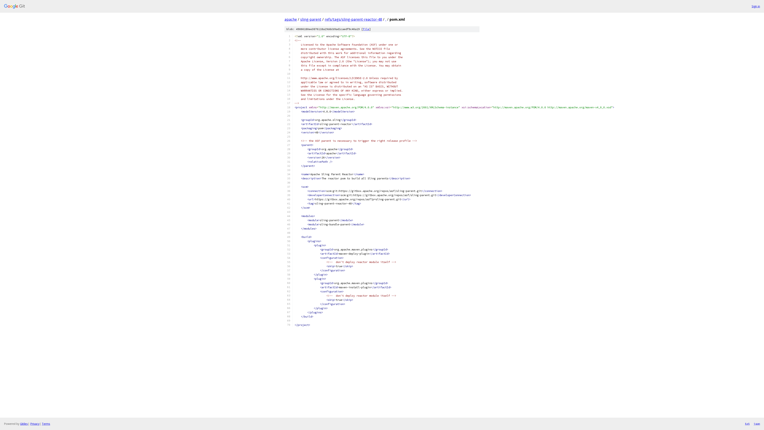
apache (291, 19)
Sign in (756, 6)
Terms (46, 424)
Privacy (34, 424)
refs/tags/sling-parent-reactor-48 (353, 19)
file (366, 29)
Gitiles (24, 424)
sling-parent (310, 19)
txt (747, 423)
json (757, 423)
